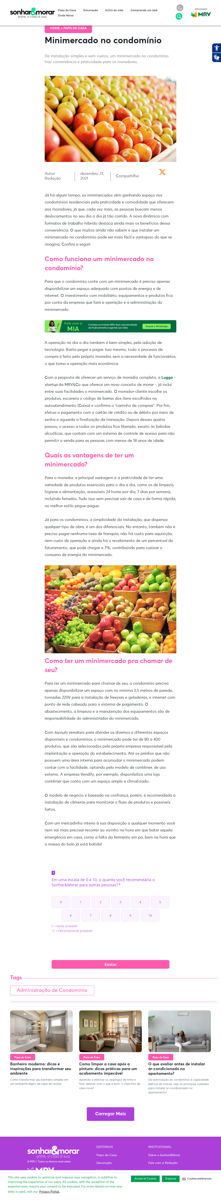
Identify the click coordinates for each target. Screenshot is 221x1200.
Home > (56, 28)
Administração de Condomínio (52, 990)
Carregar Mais (110, 1114)
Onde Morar (66, 15)
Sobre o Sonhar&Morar (164, 1155)
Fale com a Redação (163, 1163)
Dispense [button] (170, 1179)
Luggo (167, 378)
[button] (197, 1178)
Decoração (90, 10)
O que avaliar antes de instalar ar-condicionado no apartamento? (176, 1068)
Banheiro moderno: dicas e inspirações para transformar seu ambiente (40, 1068)
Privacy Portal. (49, 1191)
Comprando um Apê (144, 10)
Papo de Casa (67, 10)
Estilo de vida (114, 10)
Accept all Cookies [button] (145, 1179)
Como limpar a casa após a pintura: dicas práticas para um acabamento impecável (108, 1068)
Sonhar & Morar (32, 9)
